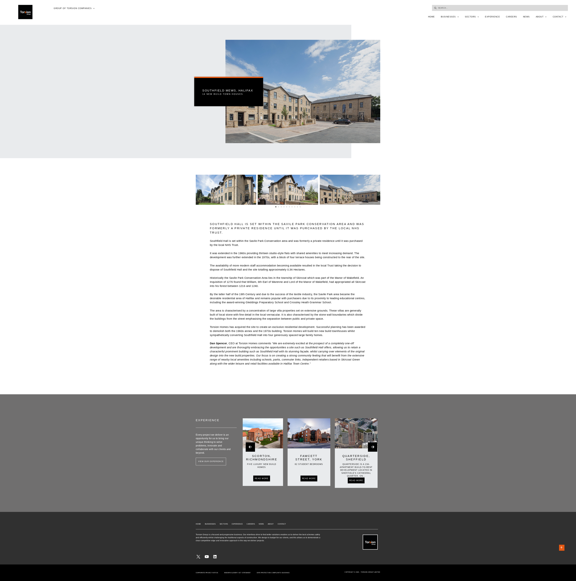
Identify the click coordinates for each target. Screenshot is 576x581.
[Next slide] (372, 447)
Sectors (470, 17)
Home (431, 17)
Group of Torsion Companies (73, 8)
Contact (558, 17)
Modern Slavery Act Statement (237, 572)
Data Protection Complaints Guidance (273, 572)
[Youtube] (206, 556)
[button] (198, 189)
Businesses (448, 17)
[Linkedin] (215, 556)
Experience (492, 17)
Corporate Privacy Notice (207, 572)
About (540, 17)
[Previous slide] (250, 447)
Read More (264, 478)
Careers (511, 17)
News (526, 17)
